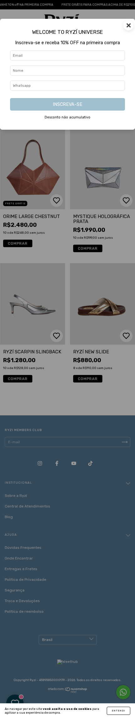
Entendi (118, 710)
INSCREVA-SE (67, 104)
